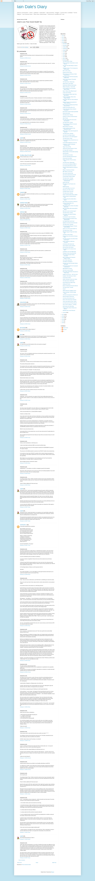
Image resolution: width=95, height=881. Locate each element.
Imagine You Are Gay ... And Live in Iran (70, 274)
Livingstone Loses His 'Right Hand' (69, 251)
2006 (63, 316)
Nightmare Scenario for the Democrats (70, 222)
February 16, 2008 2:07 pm (25, 219)
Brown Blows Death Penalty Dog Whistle (70, 111)
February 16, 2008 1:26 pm (25, 188)
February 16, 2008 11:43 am (25, 92)
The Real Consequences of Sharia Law (70, 294)
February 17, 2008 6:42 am (25, 727)
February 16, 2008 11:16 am (25, 58)
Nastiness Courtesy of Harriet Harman (70, 116)
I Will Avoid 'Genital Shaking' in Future (70, 148)
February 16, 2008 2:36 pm (25, 252)
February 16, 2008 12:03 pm (25, 123)
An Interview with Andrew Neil (68, 244)
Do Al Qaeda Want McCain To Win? (69, 165)
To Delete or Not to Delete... (68, 234)
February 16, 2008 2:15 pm (25, 227)
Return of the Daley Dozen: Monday (69, 299)
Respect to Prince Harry (67, 72)
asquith (21, 137)
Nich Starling (22, 327)
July (64, 51)
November (65, 45)
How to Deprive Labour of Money (69, 245)
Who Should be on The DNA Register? (70, 136)
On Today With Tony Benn (68, 150)
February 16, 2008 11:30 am (25, 75)
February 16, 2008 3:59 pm (25, 338)
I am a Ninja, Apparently (67, 260)
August (64, 50)
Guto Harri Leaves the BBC (68, 270)
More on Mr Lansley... (67, 70)
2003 (63, 321)
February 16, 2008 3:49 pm (25, 330)
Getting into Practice (66, 284)
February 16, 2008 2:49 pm (25, 264)
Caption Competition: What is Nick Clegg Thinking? (69, 97)
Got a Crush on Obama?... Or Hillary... (70, 304)
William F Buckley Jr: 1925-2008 (69, 86)
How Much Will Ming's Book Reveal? (70, 156)
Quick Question (66, 153)
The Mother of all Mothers (67, 261)
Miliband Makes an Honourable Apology (70, 151)
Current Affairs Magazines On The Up (70, 142)
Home (37, 862)
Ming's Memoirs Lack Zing (68, 126)
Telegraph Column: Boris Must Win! (69, 253)
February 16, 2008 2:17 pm (25, 245)
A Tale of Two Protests (67, 92)
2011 (63, 37)
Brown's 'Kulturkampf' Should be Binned (70, 285)
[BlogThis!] (34, 47)
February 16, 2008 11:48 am (25, 104)
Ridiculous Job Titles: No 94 (68, 189)
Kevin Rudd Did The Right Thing (69, 282)
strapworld (22, 192)
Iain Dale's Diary (32, 6)
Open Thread (65, 118)
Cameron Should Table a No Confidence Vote (68, 204)
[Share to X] (35, 47)
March (64, 58)
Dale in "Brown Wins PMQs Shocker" (70, 91)
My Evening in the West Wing (68, 306)
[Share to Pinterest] (38, 47)
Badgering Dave (66, 186)
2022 (63, 35)
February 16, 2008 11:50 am (25, 113)
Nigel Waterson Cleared (67, 268)
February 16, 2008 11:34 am (25, 83)
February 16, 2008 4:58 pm (25, 391)
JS (63, 331)
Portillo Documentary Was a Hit (69, 107)
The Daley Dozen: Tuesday (68, 178)
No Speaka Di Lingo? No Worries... (69, 216)
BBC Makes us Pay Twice (67, 171)
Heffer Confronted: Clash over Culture (70, 279)
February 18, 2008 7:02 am (25, 857)
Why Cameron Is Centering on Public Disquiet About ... (70, 75)
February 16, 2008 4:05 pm (25, 345)
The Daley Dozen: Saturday (68, 133)
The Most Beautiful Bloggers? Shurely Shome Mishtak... (70, 227)
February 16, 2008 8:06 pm (25, 574)
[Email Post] (31, 47)
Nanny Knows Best (66, 113)
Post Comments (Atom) (26, 864)
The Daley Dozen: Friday (67, 61)
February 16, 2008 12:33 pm (25, 142)
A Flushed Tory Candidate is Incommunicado (68, 180)
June (64, 53)
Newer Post (19, 862)
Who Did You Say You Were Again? (69, 211)
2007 (63, 314)
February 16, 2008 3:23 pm (25, 306)
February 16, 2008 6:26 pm (25, 473)
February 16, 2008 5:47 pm (25, 437)
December (65, 43)
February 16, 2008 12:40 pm (25, 151)
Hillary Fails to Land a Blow (68, 83)
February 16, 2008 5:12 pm (25, 400)
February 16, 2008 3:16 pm (25, 298)
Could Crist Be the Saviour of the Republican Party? (69, 129)
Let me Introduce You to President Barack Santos (69, 89)
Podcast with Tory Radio (67, 158)
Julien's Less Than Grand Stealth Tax (70, 228)
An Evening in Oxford (67, 277)
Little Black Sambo (23, 202)
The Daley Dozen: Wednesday (68, 81)
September (65, 48)
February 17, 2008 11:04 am (25, 769)
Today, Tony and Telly (67, 146)
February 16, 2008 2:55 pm (25, 277)
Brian (21, 334)
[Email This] (33, 47)
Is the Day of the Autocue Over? (69, 298)
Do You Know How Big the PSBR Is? (70, 164)
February (65, 59)
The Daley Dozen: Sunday (68, 122)
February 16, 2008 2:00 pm (25, 208)
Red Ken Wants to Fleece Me (68, 296)
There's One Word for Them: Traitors (69, 301)
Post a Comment (22, 860)
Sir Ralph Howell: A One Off (68, 191)
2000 (63, 322)
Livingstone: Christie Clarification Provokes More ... (69, 145)
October (64, 46)
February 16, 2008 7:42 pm (25, 507)
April (64, 56)
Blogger (52, 872)
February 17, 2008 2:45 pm (25, 832)
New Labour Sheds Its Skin (68, 173)
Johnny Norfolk (23, 302)
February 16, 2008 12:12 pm (25, 134)
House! (64, 288)
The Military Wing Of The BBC (26, 155)
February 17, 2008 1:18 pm (25, 793)
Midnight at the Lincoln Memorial (69, 310)
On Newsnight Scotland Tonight (69, 176)
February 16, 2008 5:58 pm (25, 463)
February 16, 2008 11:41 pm (25, 672)
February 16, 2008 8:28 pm (25, 625)
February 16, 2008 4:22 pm (25, 356)
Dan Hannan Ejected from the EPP (69, 174)
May (64, 55)
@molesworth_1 (23, 524)
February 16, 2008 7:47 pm (25, 545)
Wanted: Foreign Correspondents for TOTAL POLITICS (70, 103)
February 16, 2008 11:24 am (25, 66)
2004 (63, 319)
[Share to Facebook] (37, 47)
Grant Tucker (65, 327)
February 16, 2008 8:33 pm (25, 660)
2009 (63, 40)
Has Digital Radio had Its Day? (68, 221)
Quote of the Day (66, 182)
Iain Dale (65, 329)
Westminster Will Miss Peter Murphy (69, 85)
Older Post (54, 862)
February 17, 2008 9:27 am (25, 740)
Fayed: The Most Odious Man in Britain (70, 194)
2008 (63, 42)
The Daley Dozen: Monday (68, 114)
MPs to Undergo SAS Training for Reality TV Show (69, 258)
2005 (63, 317)
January (64, 312)
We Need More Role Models (68, 247)
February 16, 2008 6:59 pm (25, 485)
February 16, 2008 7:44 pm (25, 521)
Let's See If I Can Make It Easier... (69, 135)
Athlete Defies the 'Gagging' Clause (69, 290)
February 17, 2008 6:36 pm (25, 839)
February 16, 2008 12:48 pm (25, 165)
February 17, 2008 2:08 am (25, 706)
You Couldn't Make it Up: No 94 (69, 188)
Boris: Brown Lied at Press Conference (70, 201)
